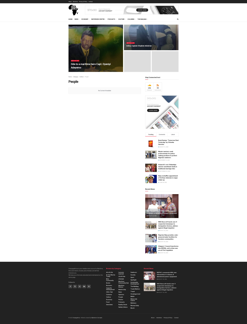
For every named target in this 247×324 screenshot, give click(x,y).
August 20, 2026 (163, 241)
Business (109, 285)
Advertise (75, 1)
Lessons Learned (121, 273)
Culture (121, 19)
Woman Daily (135, 305)
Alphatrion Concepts (96, 317)
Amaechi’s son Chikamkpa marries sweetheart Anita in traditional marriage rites (167, 167)
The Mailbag (141, 19)
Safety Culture (122, 307)
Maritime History (121, 286)
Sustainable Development (135, 283)
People (87, 77)
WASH (132, 296)
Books (108, 283)
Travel (133, 291)
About (70, 1)
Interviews (109, 304)
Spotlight (133, 280)
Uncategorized (135, 294)
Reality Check (122, 304)
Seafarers (134, 272)
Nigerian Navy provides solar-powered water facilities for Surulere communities (168, 237)
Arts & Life (75, 60)
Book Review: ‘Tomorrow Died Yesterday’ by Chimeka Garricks (168, 142)
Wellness (133, 303)
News (76, 19)
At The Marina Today (110, 275)
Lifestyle (121, 279)
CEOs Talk (109, 292)
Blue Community (110, 279)
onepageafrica (77, 71)
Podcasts (111, 19)
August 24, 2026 (152, 215)
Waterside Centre (97, 19)
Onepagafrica (76, 317)
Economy (85, 19)
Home (70, 19)
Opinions (121, 294)
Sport (132, 277)
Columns (131, 19)
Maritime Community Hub (123, 282)
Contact (90, 1)
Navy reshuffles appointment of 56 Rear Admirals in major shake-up (168, 178)
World (132, 308)
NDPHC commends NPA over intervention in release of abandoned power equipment (167, 274)
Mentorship (122, 289)
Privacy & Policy (83, 1)
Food (108, 302)
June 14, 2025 (86, 71)
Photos (120, 299)
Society (133, 275)
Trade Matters (135, 289)
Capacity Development (110, 288)
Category (75, 77)
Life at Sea (121, 276)
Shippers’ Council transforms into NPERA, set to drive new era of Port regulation (168, 248)
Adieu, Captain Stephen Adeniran (139, 46)
